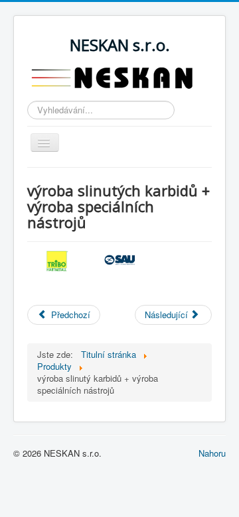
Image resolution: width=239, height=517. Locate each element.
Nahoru (212, 453)
